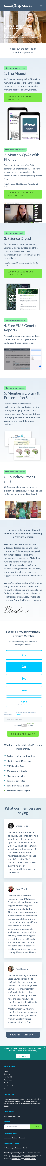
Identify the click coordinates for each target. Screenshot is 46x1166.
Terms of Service (30, 1156)
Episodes (7, 1074)
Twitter (14, 1138)
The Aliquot (8, 1080)
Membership (8, 1077)
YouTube (7, 1148)
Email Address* (8, 713)
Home (6, 1071)
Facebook (22, 1138)
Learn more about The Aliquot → (20, 98)
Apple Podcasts (16, 1148)
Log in (18, 715)
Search (36, 1126)
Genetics (7, 1089)
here (18, 1116)
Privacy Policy (16, 1156)
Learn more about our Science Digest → (20, 273)
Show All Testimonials (23, 1034)
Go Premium (23, 1056)
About (6, 1083)
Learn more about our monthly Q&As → (20, 194)
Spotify (25, 1148)
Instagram (7, 1138)
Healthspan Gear (9, 1086)
